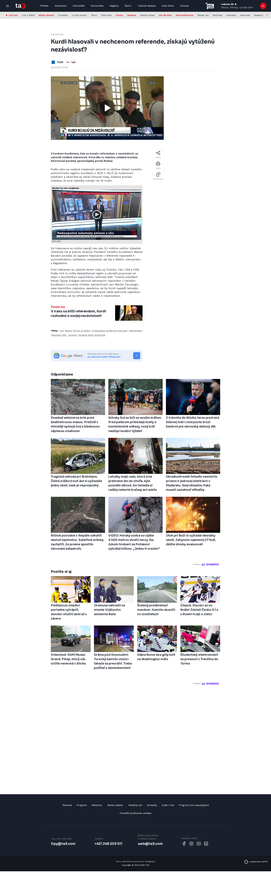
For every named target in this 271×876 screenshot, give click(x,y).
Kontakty (152, 805)
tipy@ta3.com (63, 844)
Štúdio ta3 (203, 15)
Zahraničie (79, 5)
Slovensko (60, 5)
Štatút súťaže (115, 805)
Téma (94, 15)
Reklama (97, 805)
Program (82, 805)
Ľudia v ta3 (168, 805)
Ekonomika (97, 5)
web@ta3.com (150, 844)
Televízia (67, 805)
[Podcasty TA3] (209, 5)
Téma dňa (106, 15)
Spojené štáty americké (91, 335)
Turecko (72, 335)
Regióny (114, 5)
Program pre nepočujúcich (194, 805)
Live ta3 (13, 15)
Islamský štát (58, 335)
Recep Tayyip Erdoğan (77, 330)
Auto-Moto (168, 5)
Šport (128, 5)
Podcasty (231, 15)
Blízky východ (46, 15)
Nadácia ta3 (260, 15)
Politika (44, 5)
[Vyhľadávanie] (263, 6)
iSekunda (245, 15)
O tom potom (79, 15)
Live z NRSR (28, 15)
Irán (61, 330)
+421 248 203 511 (108, 844)
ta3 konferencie (184, 15)
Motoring (217, 15)
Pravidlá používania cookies (135, 813)
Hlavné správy (147, 15)
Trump (119, 15)
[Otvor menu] (7, 6)
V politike (63, 15)
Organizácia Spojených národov (110, 330)
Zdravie (184, 5)
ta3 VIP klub (165, 15)
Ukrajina (131, 15)
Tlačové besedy (147, 5)
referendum (135, 330)
